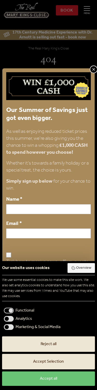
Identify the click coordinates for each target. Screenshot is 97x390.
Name (14, 199)
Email (14, 223)
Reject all (48, 344)
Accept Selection (48, 361)
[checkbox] (18, 310)
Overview (83, 267)
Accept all (48, 379)
